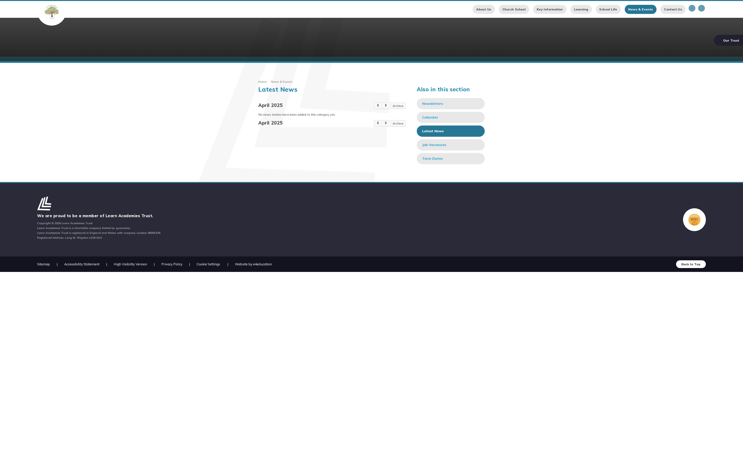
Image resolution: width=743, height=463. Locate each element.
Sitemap (43, 264)
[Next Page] (386, 106)
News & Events (281, 82)
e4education (262, 264)
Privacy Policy (171, 264)
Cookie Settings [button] (208, 264)
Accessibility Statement (82, 264)
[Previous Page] (378, 106)
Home (262, 82)
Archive (398, 106)
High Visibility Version (130, 264)
